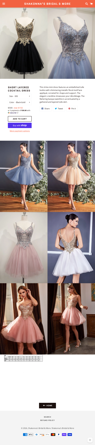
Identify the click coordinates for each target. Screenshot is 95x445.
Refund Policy (47, 420)
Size (11, 96)
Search (47, 417)
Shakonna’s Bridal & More (47, 4)
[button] (20, 111)
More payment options (20, 131)
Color (11, 102)
